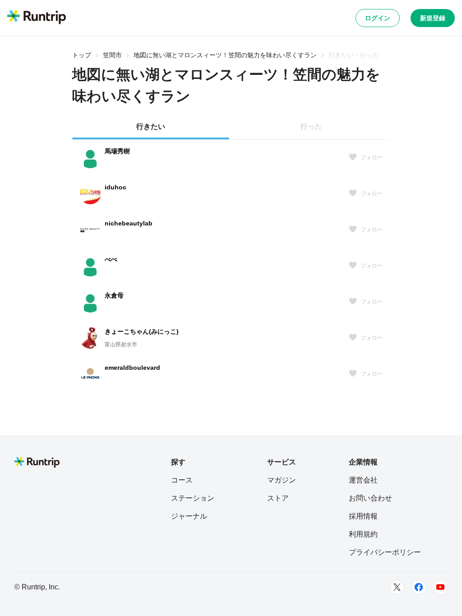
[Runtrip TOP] (36, 17)
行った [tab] (311, 126)
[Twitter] (397, 587)
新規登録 (432, 18)
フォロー (372, 157)
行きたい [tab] (150, 126)
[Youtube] (440, 587)
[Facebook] (418, 587)
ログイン (377, 18)
